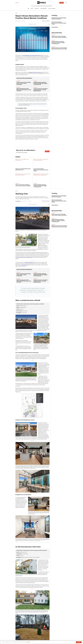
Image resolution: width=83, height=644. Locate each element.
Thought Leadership (51, 8)
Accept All (78, 642)
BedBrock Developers (29, 260)
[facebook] (29, 24)
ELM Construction (25, 263)
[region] (41, 642)
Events (32, 8)
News (28, 8)
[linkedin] (30, 24)
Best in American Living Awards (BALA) (24, 257)
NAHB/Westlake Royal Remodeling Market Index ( (32, 55)
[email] (35, 24)
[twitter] (32, 24)
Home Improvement (43, 8)
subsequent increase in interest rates (35, 72)
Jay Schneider (17, 201)
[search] (17, 2)
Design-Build (37, 8)
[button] (16, 2)
